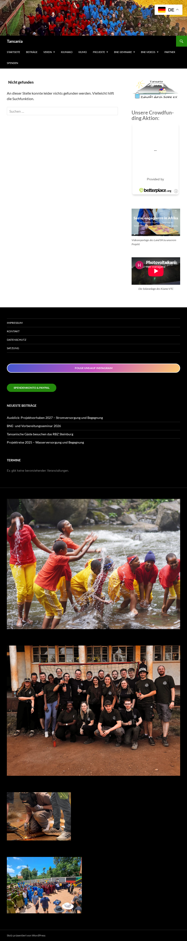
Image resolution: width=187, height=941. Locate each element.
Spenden (12, 62)
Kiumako (67, 52)
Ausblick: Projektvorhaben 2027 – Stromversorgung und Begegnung (55, 418)
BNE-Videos (148, 52)
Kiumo (82, 52)
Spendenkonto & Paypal (31, 387)
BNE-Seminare (123, 52)
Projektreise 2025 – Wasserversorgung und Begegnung (45, 442)
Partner (169, 52)
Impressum (15, 322)
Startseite (13, 52)
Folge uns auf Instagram (93, 368)
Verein (47, 52)
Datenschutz (16, 339)
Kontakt (13, 331)
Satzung (13, 348)
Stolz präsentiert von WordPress (26, 935)
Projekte (99, 52)
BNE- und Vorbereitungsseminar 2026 (34, 426)
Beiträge (31, 52)
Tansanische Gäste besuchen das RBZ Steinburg (40, 434)
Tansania (15, 41)
